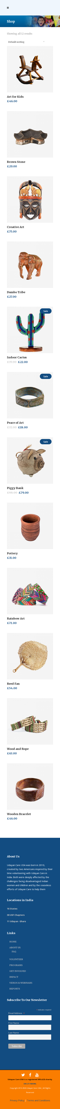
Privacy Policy (17, 1100)
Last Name (13, 1032)
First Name (13, 1023)
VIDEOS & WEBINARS (20, 982)
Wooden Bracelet (19, 814)
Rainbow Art (16, 618)
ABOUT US (15, 947)
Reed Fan (13, 683)
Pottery (12, 553)
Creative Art (15, 227)
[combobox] (26, 41)
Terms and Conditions (38, 1100)
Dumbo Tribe (16, 292)
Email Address (16, 1013)
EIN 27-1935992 (30, 1084)
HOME (12, 941)
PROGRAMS (16, 965)
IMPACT (13, 977)
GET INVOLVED (17, 971)
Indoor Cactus (17, 357)
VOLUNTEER (16, 959)
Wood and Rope (18, 749)
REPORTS (14, 988)
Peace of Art (15, 422)
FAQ (14, 951)
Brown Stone (16, 162)
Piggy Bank (15, 488)
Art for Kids (15, 96)
